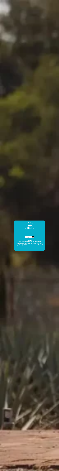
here (17, 243)
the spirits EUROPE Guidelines (32, 244)
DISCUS (25, 244)
